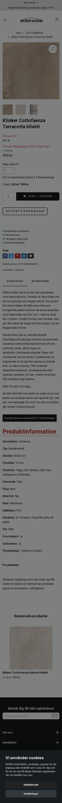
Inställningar (31, 793)
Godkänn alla (31, 784)
